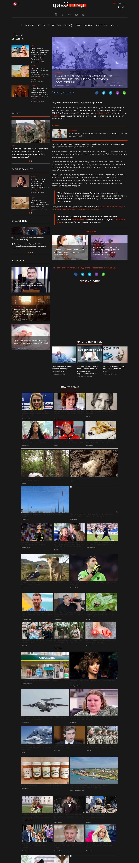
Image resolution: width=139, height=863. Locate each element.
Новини (29, 25)
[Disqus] (90, 313)
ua (114, 3)
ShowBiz (88, 25)
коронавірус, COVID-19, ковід (70, 268)
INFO (113, 25)
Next (117, 25)
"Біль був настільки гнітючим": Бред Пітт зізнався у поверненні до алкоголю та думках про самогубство (40, 183)
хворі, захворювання (95, 268)
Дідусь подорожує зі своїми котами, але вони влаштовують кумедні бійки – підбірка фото (28, 151)
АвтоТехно (102, 25)
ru (119, 3)
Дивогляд (103, 113)
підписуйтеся (80, 219)
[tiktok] (63, 14)
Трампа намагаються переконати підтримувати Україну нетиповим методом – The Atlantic (39, 202)
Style (46, 25)
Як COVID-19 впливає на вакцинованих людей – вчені (113, 368)
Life (38, 25)
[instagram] (55, 14)
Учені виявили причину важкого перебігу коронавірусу (62, 368)
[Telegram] (69, 14)
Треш (78, 25)
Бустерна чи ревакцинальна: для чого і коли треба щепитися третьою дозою (69, 252)
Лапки (67, 25)
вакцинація (111, 268)
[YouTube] (76, 14)
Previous (22, 25)
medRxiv (56, 116)
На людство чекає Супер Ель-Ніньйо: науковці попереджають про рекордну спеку (30, 246)
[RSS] (83, 14)
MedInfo (56, 25)
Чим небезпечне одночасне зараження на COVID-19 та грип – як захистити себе (98, 135)
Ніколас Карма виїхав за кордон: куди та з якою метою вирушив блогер (28, 285)
